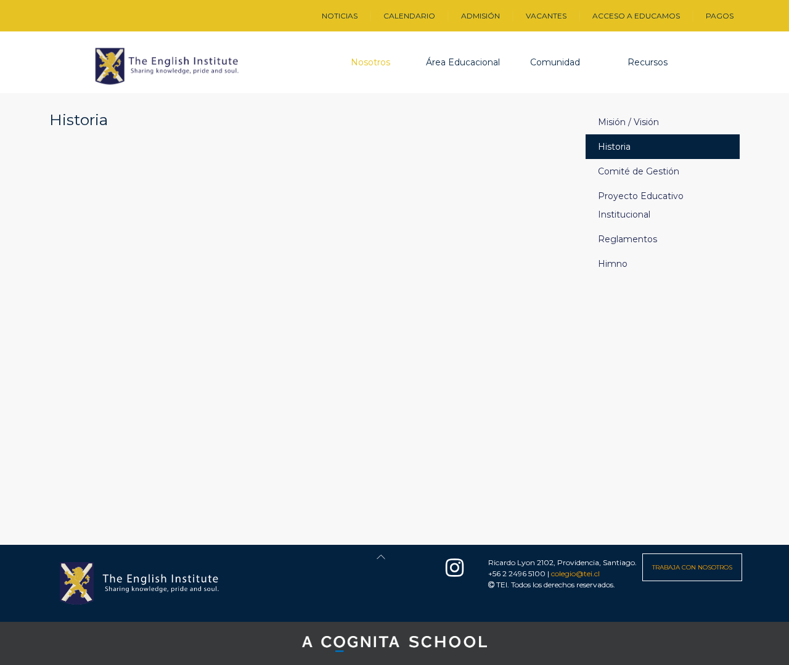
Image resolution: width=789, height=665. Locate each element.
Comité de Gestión (638, 171)
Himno (613, 263)
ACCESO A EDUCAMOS (636, 15)
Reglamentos (627, 239)
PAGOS (720, 15)
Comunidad (555, 62)
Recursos (648, 62)
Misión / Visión (628, 122)
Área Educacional (463, 62)
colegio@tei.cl (575, 573)
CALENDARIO (409, 15)
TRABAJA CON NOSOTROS (692, 567)
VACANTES (546, 15)
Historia (614, 146)
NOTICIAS (340, 15)
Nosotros (370, 62)
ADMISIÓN (480, 15)
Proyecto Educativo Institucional (641, 205)
